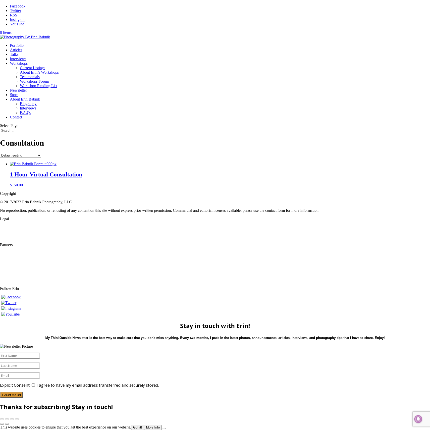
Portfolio (17, 45)
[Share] (12, 419)
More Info (153, 427)
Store (14, 95)
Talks (14, 54)
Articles (16, 50)
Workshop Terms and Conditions (26, 236)
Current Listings (32, 68)
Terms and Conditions (17, 232)
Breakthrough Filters (16, 275)
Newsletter (18, 90)
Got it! (137, 427)
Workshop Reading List (38, 86)
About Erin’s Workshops (39, 72)
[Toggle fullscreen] (7, 419)
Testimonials (30, 77)
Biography (28, 104)
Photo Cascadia (12, 258)
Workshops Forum (34, 81)
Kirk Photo (8, 271)
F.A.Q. (25, 112)
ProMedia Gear (12, 267)
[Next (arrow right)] (7, 424)
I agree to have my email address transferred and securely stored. (98, 385)
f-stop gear (8, 262)
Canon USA (10, 253)
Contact (16, 117)
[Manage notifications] (418, 419)
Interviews (18, 59)
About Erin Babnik (25, 99)
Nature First (9, 280)
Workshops (19, 63)
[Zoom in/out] (2, 419)
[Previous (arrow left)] (2, 424)
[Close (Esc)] (17, 419)
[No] (164, 428)
